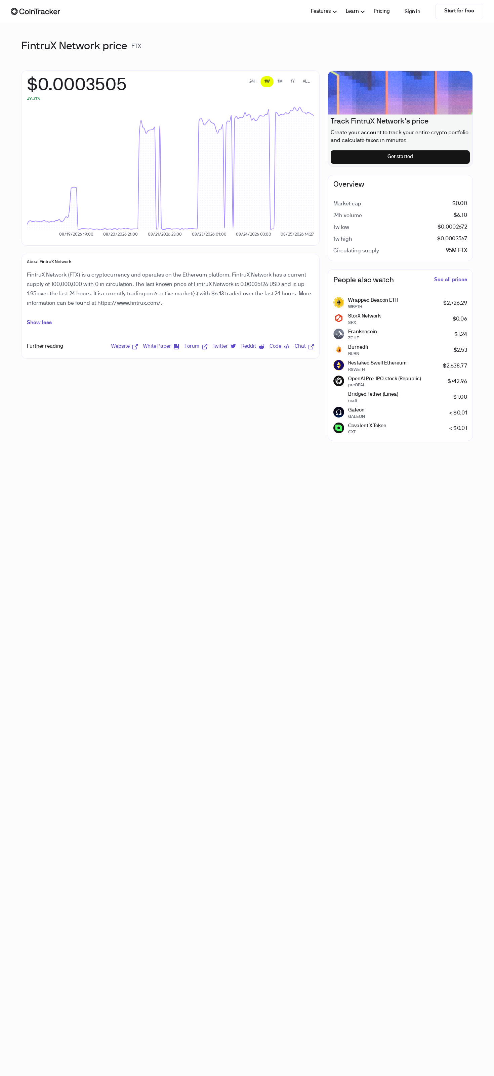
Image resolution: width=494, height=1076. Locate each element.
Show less (39, 323)
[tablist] (279, 81)
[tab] (252, 81)
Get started (400, 156)
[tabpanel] (77, 89)
